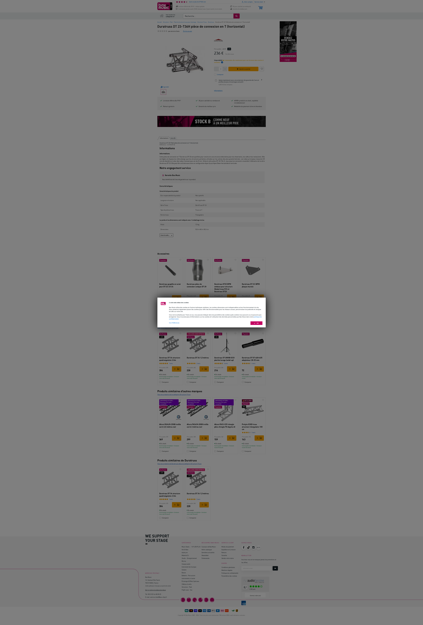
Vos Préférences (174, 323)
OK (258, 323)
